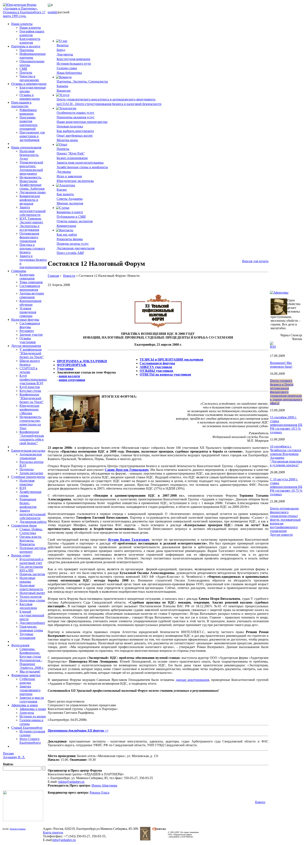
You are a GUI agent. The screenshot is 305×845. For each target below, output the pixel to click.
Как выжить (65, 194)
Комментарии (66, 226)
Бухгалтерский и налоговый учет (31, 561)
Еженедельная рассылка (28, 450)
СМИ (23, 69)
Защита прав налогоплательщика (80, 162)
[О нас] (61, 41)
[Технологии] (66, 108)
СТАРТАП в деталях (28, 370)
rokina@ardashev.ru (71, 781)
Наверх (260, 802)
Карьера (62, 86)
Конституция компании (73, 59)
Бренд (61, 50)
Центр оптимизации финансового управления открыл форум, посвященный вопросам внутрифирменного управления (285, 520)
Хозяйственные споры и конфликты (82, 167)
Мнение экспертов (70, 203)
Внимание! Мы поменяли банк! (281, 364)
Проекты (63, 149)
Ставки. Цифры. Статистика (31, 531)
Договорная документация (75, 248)
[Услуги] (62, 95)
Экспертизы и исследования (29, 227)
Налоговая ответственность (31, 587)
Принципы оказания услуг (76, 117)
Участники (65, 368)
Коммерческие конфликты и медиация (30, 199)
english (52, 12)
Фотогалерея (20, 645)
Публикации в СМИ (71, 216)
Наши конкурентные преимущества (82, 122)
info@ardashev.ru (64, 840)
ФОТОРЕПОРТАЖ (71, 365)
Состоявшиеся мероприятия (30, 287)
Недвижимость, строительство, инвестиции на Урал (31, 422)
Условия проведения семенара (28, 312)
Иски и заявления (69, 176)
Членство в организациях (29, 78)
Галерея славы (67, 68)
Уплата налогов (31, 596)
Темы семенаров (31, 282)
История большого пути (74, 63)
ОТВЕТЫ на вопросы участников (165, 374)
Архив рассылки (31, 473)
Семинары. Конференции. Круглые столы (30, 652)
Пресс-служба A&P (70, 253)
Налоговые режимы (27, 579)
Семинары (18, 271)
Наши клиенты (22, 24)
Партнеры (27, 50)
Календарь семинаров (27, 276)
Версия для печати (255, 261)
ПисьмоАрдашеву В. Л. (14, 755)
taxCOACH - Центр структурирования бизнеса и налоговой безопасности (109, 104)
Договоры (64, 171)
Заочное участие (31, 334)
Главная (53, 275)
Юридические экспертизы (75, 181)
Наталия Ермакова (18, 829)
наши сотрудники (72, 380)
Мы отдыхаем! (30, 671)
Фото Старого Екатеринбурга (30, 740)
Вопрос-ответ (20, 555)
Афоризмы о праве (33, 709)
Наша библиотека (69, 72)
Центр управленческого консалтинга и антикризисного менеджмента (106, 99)
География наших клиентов (32, 33)
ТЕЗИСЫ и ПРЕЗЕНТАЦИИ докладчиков (171, 359)
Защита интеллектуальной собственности (33, 211)
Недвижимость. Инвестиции (31, 179)
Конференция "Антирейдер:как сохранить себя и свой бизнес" (32, 437)
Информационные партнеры (33, 55)
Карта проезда (53, 832)
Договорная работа (33, 521)
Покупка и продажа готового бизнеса (32, 248)
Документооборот (32, 623)
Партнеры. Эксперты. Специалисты (82, 81)
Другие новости (281, 534)
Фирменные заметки (25, 675)
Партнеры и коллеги (25, 46)
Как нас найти (67, 234)
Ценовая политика (70, 126)
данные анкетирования (192, 680)
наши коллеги (69, 376)
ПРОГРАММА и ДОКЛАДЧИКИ (82, 361)
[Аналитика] (65, 185)
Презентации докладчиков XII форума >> (78, 730)
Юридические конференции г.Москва (29, 409)
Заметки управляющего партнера (30, 690)
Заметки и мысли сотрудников (32, 699)
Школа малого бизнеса (30, 362)
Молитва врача (67, 140)
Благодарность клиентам (30, 40)
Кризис (62, 189)
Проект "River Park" (71, 153)
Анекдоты (27, 712)
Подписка (27, 469)
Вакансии (64, 90)
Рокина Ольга (99, 792)
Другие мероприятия (26, 346)
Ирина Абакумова (104, 785)
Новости (69, 275)
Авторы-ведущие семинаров (32, 295)
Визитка (62, 45)
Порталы (26, 72)
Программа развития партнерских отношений (29, 123)
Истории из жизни (33, 716)
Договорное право (33, 192)
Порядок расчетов (32, 574)
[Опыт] (61, 144)
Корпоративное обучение (30, 302)
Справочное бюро (24, 525)
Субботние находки (27, 680)
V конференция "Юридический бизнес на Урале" (32, 353)
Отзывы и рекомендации (28, 83)
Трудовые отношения (27, 636)
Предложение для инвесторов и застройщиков (32, 136)
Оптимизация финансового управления (29, 237)
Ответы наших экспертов (75, 221)
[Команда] (64, 77)
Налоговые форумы (25, 319)
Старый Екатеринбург (27, 727)
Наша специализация (26, 147)
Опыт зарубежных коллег (75, 135)
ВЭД (23, 488)
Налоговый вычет (32, 593)
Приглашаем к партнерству (21, 104)
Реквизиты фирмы (70, 239)
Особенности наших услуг (75, 112)
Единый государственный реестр (32, 615)
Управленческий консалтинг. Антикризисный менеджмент (31, 168)
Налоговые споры (32, 600)
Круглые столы (30, 390)
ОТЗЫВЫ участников (156, 370)
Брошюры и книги (70, 212)
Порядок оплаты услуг (73, 243)
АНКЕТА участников (156, 367)
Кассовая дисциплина (28, 606)
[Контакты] (64, 230)
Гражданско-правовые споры (31, 628)
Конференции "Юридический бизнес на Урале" (32, 398)
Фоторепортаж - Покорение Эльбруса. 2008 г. (32, 663)
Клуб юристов (30, 387)
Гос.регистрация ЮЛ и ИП (31, 568)
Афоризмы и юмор (24, 705)
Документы (65, 54)
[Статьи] (62, 207)
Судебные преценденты (28, 477)
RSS (273, 346)
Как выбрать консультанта (75, 131)
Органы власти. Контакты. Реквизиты (31, 540)
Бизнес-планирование (72, 158)
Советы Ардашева (70, 198)
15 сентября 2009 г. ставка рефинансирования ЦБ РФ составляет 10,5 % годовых (286, 425)
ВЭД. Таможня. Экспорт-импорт (31, 220)
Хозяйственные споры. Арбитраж (32, 186)
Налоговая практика (27, 482)
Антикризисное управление (31, 456)
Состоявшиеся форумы (30, 325)
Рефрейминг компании (28, 111)
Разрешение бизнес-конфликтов (28, 502)
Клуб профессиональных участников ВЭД (33, 379)
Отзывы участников (28, 340)
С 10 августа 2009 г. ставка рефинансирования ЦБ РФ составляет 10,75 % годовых (286, 487)
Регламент (27, 331)
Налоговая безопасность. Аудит (29, 154)
